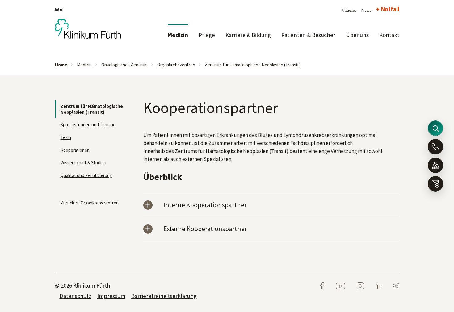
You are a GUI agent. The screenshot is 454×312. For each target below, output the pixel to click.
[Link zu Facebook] (322, 285)
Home (61, 65)
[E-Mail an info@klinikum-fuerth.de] (435, 184)
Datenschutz (75, 296)
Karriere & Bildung (248, 35)
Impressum (111, 296)
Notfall (390, 9)
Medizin (178, 35)
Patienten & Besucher (308, 35)
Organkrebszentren (176, 65)
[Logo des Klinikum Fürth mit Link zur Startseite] (88, 32)
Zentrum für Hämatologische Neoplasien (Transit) (253, 65)
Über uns (357, 35)
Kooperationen (75, 150)
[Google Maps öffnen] (435, 165)
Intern (60, 9)
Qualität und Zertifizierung (86, 175)
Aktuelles (349, 10)
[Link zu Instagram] (355, 285)
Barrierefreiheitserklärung (164, 296)
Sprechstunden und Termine (88, 125)
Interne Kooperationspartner (205, 205)
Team (66, 137)
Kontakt (389, 35)
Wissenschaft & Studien (83, 163)
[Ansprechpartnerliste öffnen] (435, 146)
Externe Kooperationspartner (205, 229)
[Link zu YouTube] (335, 285)
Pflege (207, 35)
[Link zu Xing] (390, 285)
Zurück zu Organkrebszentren (90, 203)
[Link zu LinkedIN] (373, 285)
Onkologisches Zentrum (124, 65)
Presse (366, 10)
